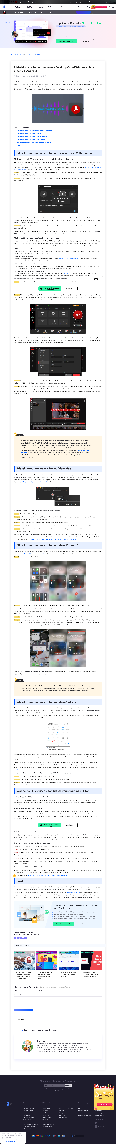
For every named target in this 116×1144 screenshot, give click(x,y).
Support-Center (82, 1106)
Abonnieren (68, 1085)
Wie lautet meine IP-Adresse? (66, 1108)
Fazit (18, 145)
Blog (41, 12)
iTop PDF (25, 1122)
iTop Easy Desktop (28, 1110)
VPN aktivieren (82, 1113)
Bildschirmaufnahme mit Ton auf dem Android (31, 139)
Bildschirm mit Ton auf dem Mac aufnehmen (36, 482)
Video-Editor (66, 273)
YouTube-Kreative (99, 1115)
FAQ (50, 12)
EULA (106, 1142)
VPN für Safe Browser (48, 1124)
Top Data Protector (28, 1119)
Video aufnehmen (33, 54)
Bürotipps (61, 1113)
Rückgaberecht (83, 1142)
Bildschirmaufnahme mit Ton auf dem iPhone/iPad (32, 136)
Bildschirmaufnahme (64, 1117)
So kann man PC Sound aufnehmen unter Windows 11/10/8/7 (47, 875)
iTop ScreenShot (27, 1115)
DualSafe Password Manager (31, 1124)
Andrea (16, 76)
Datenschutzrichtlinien (96, 1142)
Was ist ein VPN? (63, 1106)
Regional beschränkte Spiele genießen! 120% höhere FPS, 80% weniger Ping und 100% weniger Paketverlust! (59, 2)
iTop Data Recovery (28, 1117)
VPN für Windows (47, 1106)
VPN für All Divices (47, 1126)
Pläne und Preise (27, 1129)
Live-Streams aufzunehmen (23, 770)
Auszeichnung (98, 1113)
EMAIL (40, 991)
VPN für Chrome (46, 1117)
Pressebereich (98, 1110)
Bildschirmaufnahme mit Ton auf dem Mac (29, 133)
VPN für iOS (45, 1113)
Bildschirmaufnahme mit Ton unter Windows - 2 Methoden (34, 130)
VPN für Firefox (46, 1119)
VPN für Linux (46, 1122)
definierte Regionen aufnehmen (69, 258)
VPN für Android (46, 1115)
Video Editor (32, 12)
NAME (16, 991)
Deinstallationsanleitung (84, 1115)
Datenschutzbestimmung (9, 1139)
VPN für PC (45, 1110)
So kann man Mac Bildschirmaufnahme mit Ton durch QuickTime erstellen (53, 539)
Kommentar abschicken (23, 1010)
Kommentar (18, 994)
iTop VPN (25, 1106)
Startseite (14, 54)
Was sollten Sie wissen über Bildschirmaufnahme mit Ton (34, 142)
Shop (88, 7)
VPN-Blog (61, 1110)
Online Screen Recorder (29, 1126)
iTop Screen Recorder (21, 245)
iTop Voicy (26, 1113)
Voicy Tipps (62, 1115)
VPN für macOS (46, 1108)
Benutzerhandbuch (83, 1110)
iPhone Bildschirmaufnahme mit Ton (34, 554)
